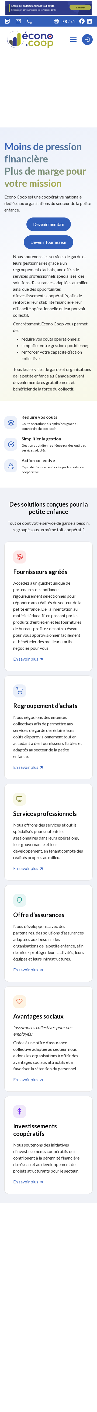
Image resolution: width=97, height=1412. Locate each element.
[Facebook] (82, 21)
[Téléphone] (29, 21)
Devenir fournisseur (48, 242)
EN (73, 21)
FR (65, 21)
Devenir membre (48, 224)
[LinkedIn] (89, 21)
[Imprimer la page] (56, 21)
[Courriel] (18, 21)
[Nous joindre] (7, 21)
